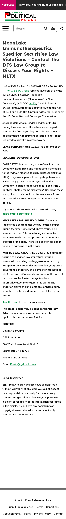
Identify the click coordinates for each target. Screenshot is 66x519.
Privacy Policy (42, 513)
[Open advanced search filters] (53, 28)
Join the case (10, 302)
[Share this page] (61, 28)
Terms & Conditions (47, 506)
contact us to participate (17, 213)
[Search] (45, 28)
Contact (58, 513)
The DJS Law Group (17, 90)
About (18, 500)
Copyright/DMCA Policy (17, 513)
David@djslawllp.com (23, 364)
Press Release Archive (38, 500)
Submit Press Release (20, 506)
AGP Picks (8, 5)
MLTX (32, 103)
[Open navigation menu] (5, 28)
